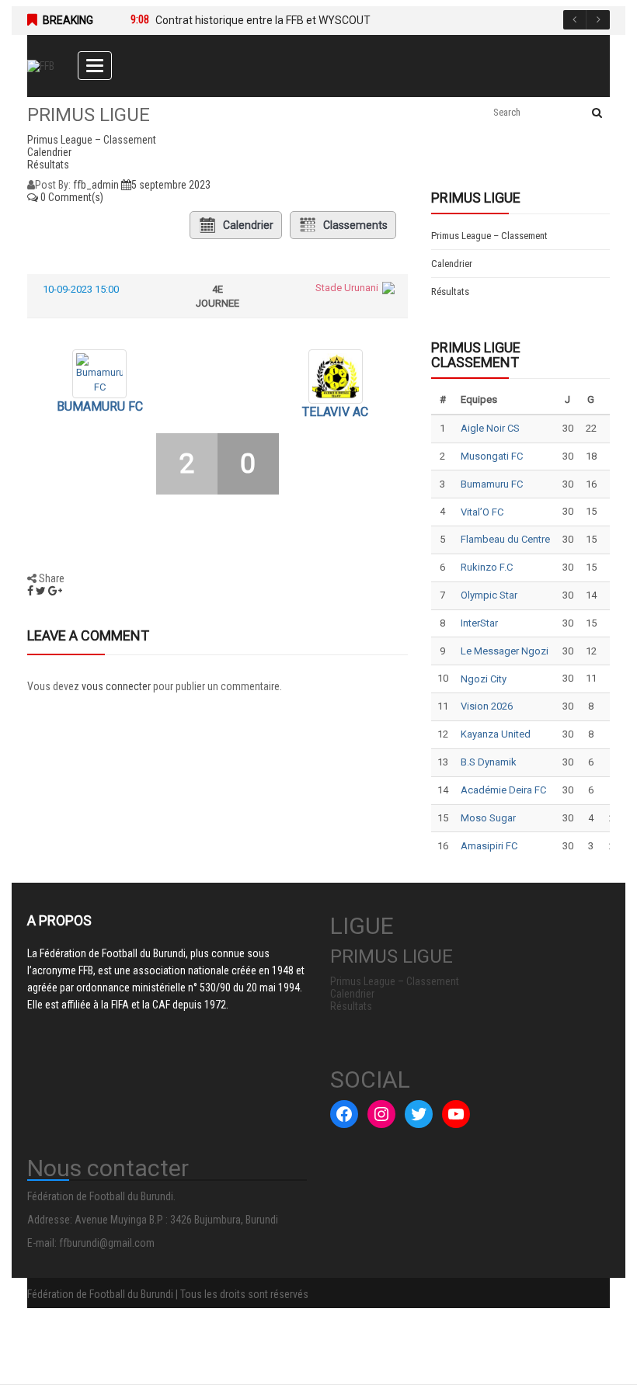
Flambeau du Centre (505, 539)
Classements (355, 225)
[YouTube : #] (456, 1114)
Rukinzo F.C (487, 567)
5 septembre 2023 (171, 185)
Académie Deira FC (503, 790)
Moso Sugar (488, 818)
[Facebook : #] (344, 1114)
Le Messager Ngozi (504, 651)
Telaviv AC (335, 411)
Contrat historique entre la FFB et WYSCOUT (263, 20)
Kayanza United (496, 734)
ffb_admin (96, 185)
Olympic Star (489, 595)
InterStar (479, 623)
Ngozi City (483, 679)
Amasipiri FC (489, 846)
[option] (355, 20)
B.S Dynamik (489, 762)
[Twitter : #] (419, 1114)
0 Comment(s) (70, 197)
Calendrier (248, 225)
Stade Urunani (346, 288)
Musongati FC (492, 456)
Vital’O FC (482, 512)
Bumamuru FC (100, 406)
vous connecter (116, 686)
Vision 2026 (487, 706)
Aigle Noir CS (490, 428)
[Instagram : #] (381, 1114)
